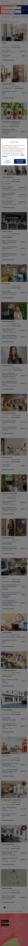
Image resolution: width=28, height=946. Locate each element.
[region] (14, 151)
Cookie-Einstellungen (7, 161)
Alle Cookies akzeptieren (19, 161)
